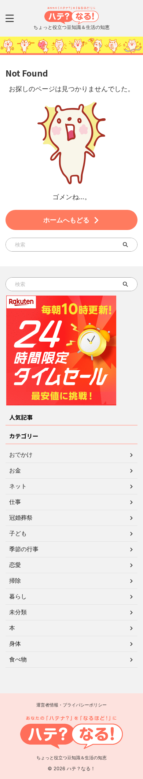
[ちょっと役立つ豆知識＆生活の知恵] (71, 18)
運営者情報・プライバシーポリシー (71, 705)
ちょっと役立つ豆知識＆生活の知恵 (71, 757)
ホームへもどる (66, 220)
